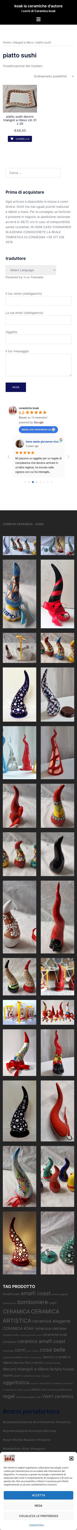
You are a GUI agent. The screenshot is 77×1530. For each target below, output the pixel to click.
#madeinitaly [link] (12, 1448)
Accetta (38, 1495)
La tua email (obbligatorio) (24, 313)
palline (27, 1390)
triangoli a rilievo (23, 42)
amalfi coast (36, 1293)
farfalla (56, 1369)
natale (37, 1376)
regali (9, 1396)
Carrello (22, 138)
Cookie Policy (36, 1524)
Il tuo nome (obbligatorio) (24, 293)
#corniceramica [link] (44, 1422)
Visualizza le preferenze (38, 1516)
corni (20, 1350)
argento (63, 1294)
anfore (55, 1294)
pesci (35, 1389)
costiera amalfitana (13, 1357)
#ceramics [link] (63, 1422)
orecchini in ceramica (50, 1383)
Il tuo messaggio (17, 351)
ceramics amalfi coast (41, 1341)
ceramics (10, 1342)
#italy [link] (26, 1448)
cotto (26, 1357)
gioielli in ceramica (23, 1375)
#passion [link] (30, 1440)
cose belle (52, 1350)
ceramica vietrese (51, 1328)
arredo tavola (9, 1303)
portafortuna (64, 1389)
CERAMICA (16, 1311)
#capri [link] (7, 1440)
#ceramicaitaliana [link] (15, 1431)
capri (52, 1303)
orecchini (34, 1383)
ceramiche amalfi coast (31, 1335)
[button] (71, 1458)
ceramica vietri (11, 1335)
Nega (38, 1505)
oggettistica (16, 1382)
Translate (36, 277)
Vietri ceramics (57, 1396)
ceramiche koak (29, 408)
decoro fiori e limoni (28, 1363)
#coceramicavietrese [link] (17, 1422)
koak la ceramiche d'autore (38, 6)
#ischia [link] (18, 1440)
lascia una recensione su (36, 429)
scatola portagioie (25, 1397)
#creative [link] (43, 1440)
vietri (38, 1397)
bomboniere (32, 1302)
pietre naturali (48, 1389)
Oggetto (11, 332)
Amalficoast (11, 1294)
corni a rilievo (32, 1351)
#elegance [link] (38, 1448)
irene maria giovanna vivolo (43, 441)
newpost (45, 1376)
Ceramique (8, 1351)
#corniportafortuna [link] (42, 1431)
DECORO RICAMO (52, 1363)
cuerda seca (36, 1357)
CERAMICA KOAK (18, 1328)
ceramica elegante (51, 1321)
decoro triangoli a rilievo (26, 1368)
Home (7, 42)
